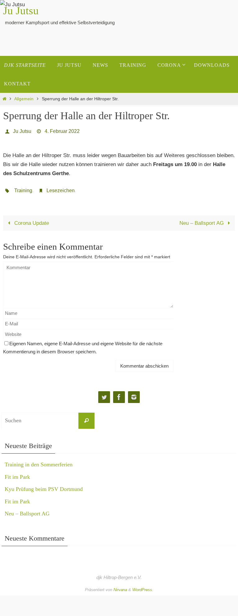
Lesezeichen (60, 187)
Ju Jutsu (21, 11)
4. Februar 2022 (62, 130)
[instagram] (134, 393)
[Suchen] (86, 417)
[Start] (4, 99)
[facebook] (119, 393)
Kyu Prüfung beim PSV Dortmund (44, 485)
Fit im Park (17, 473)
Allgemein (23, 99)
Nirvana (120, 586)
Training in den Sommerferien (39, 461)
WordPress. (142, 586)
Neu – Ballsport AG (202, 219)
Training (23, 187)
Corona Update (31, 219)
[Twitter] (104, 393)
